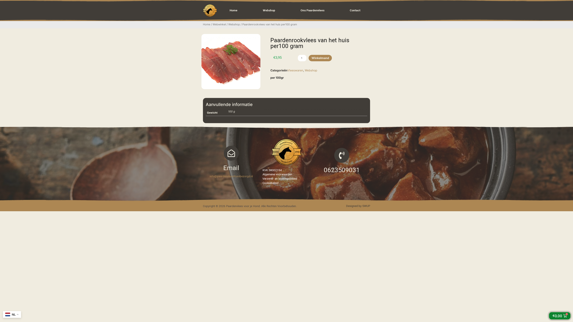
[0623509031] (341, 155)
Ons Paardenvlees (312, 10)
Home (233, 10)
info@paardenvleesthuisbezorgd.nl (231, 176)
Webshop (269, 10)
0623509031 (342, 170)
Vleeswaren (295, 70)
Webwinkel (219, 24)
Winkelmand (320, 58)
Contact (355, 10)
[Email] (231, 153)
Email (231, 168)
